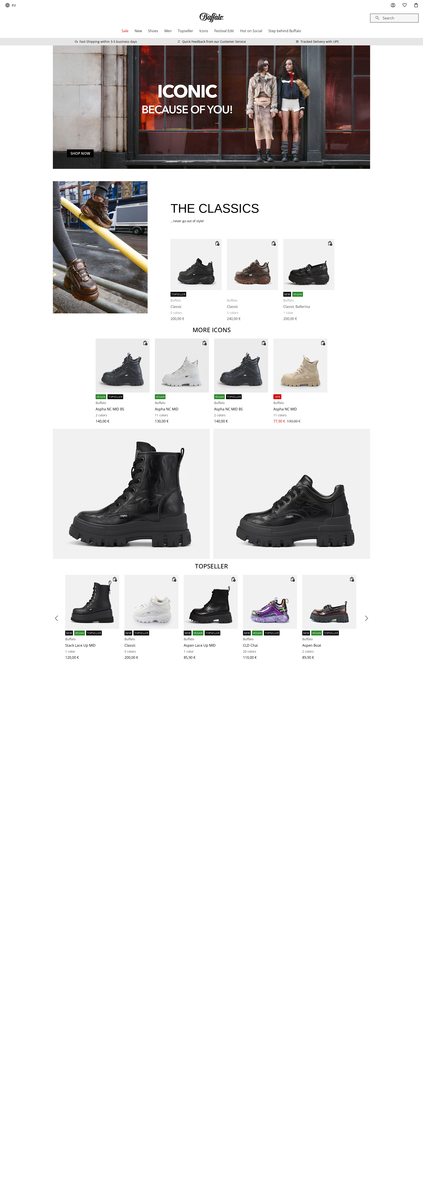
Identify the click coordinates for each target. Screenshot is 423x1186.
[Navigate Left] (56, 618)
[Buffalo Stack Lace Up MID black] (92, 602)
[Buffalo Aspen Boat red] (329, 602)
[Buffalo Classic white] (151, 602)
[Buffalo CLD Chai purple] (270, 602)
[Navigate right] (366, 618)
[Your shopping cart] (416, 5)
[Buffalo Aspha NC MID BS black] (123, 366)
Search (388, 18)
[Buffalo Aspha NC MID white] (182, 366)
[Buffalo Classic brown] (252, 264)
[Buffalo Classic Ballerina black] (308, 264)
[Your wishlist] (404, 5)
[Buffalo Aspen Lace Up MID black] (211, 602)
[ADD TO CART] (217, 243)
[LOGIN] (393, 5)
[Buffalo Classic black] (196, 264)
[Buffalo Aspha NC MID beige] (300, 366)
